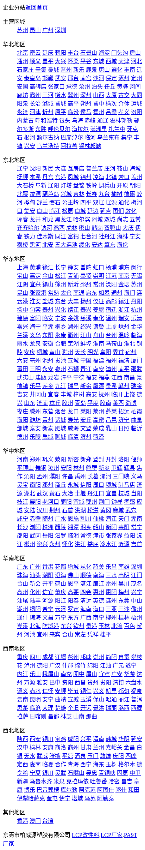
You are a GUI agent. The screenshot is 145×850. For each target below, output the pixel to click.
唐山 (104, 70)
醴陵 (60, 527)
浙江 (124, 310)
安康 (47, 747)
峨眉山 (50, 674)
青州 (47, 420)
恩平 (73, 584)
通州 (22, 61)
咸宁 (22, 519)
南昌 (129, 378)
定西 (22, 764)
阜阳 (105, 352)
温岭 (124, 335)
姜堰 (98, 310)
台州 (111, 335)
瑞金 (136, 386)
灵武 (60, 773)
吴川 (124, 584)
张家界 (114, 536)
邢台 (73, 78)
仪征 (98, 301)
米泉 (59, 781)
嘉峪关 (114, 747)
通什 (22, 618)
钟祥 (116, 502)
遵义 (22, 691)
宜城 (78, 502)
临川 (116, 394)
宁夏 (35, 773)
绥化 (84, 245)
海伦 (122, 245)
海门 (129, 293)
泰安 (35, 428)
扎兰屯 (116, 129)
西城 (111, 61)
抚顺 (22, 177)
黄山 (55, 352)
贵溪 (111, 386)
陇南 (35, 764)
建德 (22, 318)
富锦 (73, 236)
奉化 (98, 318)
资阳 (67, 683)
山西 (98, 95)
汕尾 (22, 601)
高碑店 (38, 87)
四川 (35, 657)
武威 (42, 756)
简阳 (111, 657)
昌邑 (111, 420)
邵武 (136, 369)
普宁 (47, 609)
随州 (47, 519)
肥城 (60, 428)
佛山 (73, 575)
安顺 (60, 691)
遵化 (116, 70)
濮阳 (55, 476)
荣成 (98, 428)
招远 (124, 411)
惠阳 (111, 592)
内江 (22, 674)
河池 (29, 634)
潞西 (124, 708)
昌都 (53, 716)
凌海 (98, 177)
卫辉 (116, 468)
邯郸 (47, 78)
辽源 (111, 202)
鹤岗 (97, 228)
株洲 (47, 527)
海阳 (22, 420)
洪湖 (80, 510)
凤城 (73, 177)
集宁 (126, 137)
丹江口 (95, 493)
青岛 (80, 403)
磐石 (55, 202)
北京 (22, 53)
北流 (116, 626)
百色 (129, 626)
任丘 (109, 87)
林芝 (66, 716)
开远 (86, 708)
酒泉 (80, 756)
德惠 (129, 194)
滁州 (67, 352)
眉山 (91, 674)
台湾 (47, 821)
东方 (73, 618)
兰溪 (22, 335)
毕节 (73, 691)
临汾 (73, 112)
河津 (35, 112)
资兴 (42, 544)
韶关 (98, 567)
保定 (111, 78)
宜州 (42, 634)
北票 (22, 194)
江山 (86, 335)
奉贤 (86, 276)
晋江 (86, 369)
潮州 (22, 609)
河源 (47, 601)
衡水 (60, 95)
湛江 (86, 584)
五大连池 (66, 245)
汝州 (53, 468)
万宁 (60, 618)
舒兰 (42, 202)
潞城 (47, 104)
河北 (136, 61)
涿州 (124, 78)
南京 (124, 276)
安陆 (29, 510)
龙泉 (35, 344)
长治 (35, 104)
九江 (60, 386)
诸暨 (98, 327)
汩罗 (60, 536)
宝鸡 (60, 739)
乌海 (77, 121)
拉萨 (22, 716)
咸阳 (73, 739)
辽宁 (22, 169)
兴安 (29, 146)
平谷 (86, 61)
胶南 (105, 403)
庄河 (109, 169)
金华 (136, 327)
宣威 (73, 699)
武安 (60, 78)
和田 (133, 790)
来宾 (55, 634)
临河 (90, 137)
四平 (86, 202)
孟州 (42, 476)
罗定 (73, 609)
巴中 (55, 683)
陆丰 (35, 601)
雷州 (111, 584)
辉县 (129, 468)
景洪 (98, 708)
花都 (60, 567)
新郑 (86, 459)
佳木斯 (45, 236)
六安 (22, 361)
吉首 (136, 544)
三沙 (124, 609)
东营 (47, 411)
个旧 (73, 708)
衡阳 (111, 527)
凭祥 (93, 634)
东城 (98, 61)
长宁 (60, 267)
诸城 (60, 420)
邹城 (22, 428)
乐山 (35, 674)
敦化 (131, 211)
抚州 (104, 394)
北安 (47, 245)
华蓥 (129, 674)
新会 (35, 584)
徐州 (60, 284)
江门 (136, 575)
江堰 (60, 657)
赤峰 (90, 121)
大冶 (67, 493)
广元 (118, 666)
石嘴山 (76, 773)
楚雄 (60, 708)
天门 (124, 519)
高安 (91, 394)
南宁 (98, 618)
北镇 (111, 177)
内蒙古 (25, 121)
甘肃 (86, 747)
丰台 (73, 53)
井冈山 (38, 394)
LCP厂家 (111, 835)
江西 (116, 378)
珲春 (22, 219)
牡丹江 (107, 236)
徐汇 (47, 267)
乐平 (35, 386)
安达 (97, 245)
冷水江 (108, 544)
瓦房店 (76, 169)
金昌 (129, 747)
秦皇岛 (32, 78)
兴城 (66, 194)
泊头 (97, 87)
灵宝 (22, 485)
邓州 (47, 485)
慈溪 (86, 318)
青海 (73, 764)
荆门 (104, 502)
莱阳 (86, 411)
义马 (136, 476)
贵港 (91, 626)
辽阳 (53, 185)
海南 (86, 609)
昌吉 (126, 781)
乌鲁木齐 (41, 781)
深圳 (60, 30)
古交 (124, 95)
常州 (98, 284)
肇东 (109, 245)
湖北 (29, 493)
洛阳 (124, 459)
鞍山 (122, 169)
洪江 (80, 544)
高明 (124, 575)
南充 (66, 674)
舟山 (98, 335)
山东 (29, 403)
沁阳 (29, 476)
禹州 (80, 476)
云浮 (60, 609)
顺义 (35, 61)
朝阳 (60, 53)
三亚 (111, 609)
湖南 (136, 519)
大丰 (73, 301)
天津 (124, 61)
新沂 (73, 284)
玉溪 (86, 699)
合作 (60, 764)
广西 (86, 618)
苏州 (22, 30)
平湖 (47, 327)
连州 (111, 601)
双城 (109, 219)
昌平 (47, 61)
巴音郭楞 (48, 790)
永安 (47, 369)
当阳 (136, 493)
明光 (93, 352)
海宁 (35, 327)
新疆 (22, 781)
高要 (73, 592)
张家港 (38, 293)
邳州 (86, 284)
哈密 (114, 781)
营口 (124, 177)
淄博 (131, 403)
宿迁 (111, 310)
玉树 (111, 764)
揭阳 (35, 609)
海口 (98, 609)
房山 (135, 53)
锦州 (86, 177)
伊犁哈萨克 (31, 798)
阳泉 (22, 104)
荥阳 (60, 459)
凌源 (35, 194)
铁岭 (91, 185)
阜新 (40, 185)
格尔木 (126, 764)
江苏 (111, 276)
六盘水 (133, 683)
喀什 (121, 790)
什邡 (67, 666)
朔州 (86, 104)
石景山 (88, 53)
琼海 (35, 618)
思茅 (22, 708)
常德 (86, 536)
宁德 (78, 378)
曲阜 (136, 420)
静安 (73, 267)
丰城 (66, 394)
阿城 (97, 219)
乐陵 (35, 437)
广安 (116, 674)
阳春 (73, 601)
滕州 (35, 411)
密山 (84, 228)
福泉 (136, 691)
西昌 (80, 683)
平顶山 (25, 468)
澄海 (60, 575)
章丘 (55, 403)
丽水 (22, 344)
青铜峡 (107, 773)
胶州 (67, 403)
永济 (22, 112)
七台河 (88, 236)
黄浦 (35, 267)
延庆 (47, 53)
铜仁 (86, 691)
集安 (29, 211)
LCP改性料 (85, 835)
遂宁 (131, 666)
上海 (22, 267)
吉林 (78, 194)
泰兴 (86, 310)
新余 (86, 386)
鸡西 (59, 228)
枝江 (22, 502)
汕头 (35, 575)
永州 (55, 544)
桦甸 (29, 202)
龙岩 (53, 378)
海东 (98, 764)
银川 (47, 773)
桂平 (105, 634)
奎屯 (52, 798)
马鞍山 (114, 344)
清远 (86, 601)
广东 (22, 567)
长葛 (93, 476)
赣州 (124, 386)
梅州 (124, 592)
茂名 (136, 584)
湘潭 (73, 527)
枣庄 (22, 411)
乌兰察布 (108, 137)
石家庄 (25, 70)
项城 (111, 485)
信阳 (86, 485)
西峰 (131, 756)
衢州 (73, 335)
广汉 (55, 666)
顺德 (86, 575)
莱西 (118, 403)
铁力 (29, 236)
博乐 (29, 790)
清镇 (118, 683)
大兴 (60, 61)
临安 (47, 318)
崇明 (98, 276)
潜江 (111, 519)
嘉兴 (22, 327)
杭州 (136, 310)
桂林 (124, 618)
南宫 (86, 78)
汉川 (42, 510)
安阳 (66, 468)
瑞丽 (111, 708)
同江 (60, 236)
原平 (60, 112)
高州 (22, 592)
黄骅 (122, 87)
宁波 (60, 318)
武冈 (35, 536)
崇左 (80, 634)
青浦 (73, 276)
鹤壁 (91, 468)
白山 (42, 211)
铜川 (47, 739)
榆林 (35, 747)
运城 (136, 104)
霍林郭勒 (121, 121)
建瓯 (40, 378)
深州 (86, 95)
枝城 (124, 493)
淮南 (98, 344)
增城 (73, 567)
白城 (80, 211)
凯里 (111, 691)
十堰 (80, 493)
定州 (136, 78)
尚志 (122, 219)
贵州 (93, 683)
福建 (98, 361)
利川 (86, 519)
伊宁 (64, 798)
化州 (35, 592)
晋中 (98, 104)
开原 (122, 185)
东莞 (124, 601)
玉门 (93, 756)
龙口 (73, 411)
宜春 (53, 394)
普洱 (136, 699)
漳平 (66, 378)
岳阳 (47, 536)
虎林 (71, 228)
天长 (80, 352)
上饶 (129, 394)
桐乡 (60, 327)
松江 (60, 276)
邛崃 (86, 657)
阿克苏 (87, 790)
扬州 (86, 301)
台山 (22, 584)
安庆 (29, 352)
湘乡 (86, 527)
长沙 (22, 527)
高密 (98, 420)
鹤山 (60, 584)
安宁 (47, 699)
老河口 (50, 502)
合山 (67, 634)
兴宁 (136, 592)
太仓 (66, 293)
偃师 (136, 459)
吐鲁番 (98, 781)
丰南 (129, 70)
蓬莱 (111, 411)
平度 (93, 403)
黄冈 (105, 510)
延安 (136, 739)
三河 (47, 95)
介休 (124, 104)
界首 (118, 352)
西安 (35, 739)
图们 (118, 211)
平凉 (67, 756)
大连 (60, 169)
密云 (35, 53)
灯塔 (66, 185)
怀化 (67, 544)
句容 (35, 310)
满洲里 (98, 129)
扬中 (22, 310)
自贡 (124, 657)
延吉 (105, 211)
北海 (35, 626)
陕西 (22, 739)
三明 (35, 369)
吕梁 (111, 112)
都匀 (124, 691)
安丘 (86, 420)
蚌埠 (86, 344)
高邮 (111, 301)
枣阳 (66, 502)
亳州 (35, 361)
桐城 (42, 352)
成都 (47, 657)
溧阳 (111, 284)
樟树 (78, 394)
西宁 (86, 764)
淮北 (129, 344)
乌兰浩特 (48, 146)
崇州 (98, 657)
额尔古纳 (48, 137)
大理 (47, 708)
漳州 (111, 369)
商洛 (60, 747)
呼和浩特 (46, 121)
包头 (64, 121)
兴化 (60, 310)
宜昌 (111, 493)
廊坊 (22, 95)
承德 (71, 87)
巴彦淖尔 (72, 137)
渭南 (98, 739)
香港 (22, 821)
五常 (135, 219)
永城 (73, 485)
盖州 (136, 177)
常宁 (136, 527)
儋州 (136, 609)
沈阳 (35, 169)
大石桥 (25, 185)
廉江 (98, 584)
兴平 (86, 739)
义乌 (35, 335)
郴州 (29, 544)
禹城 (47, 437)
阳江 (60, 601)
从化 (86, 567)
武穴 (131, 510)
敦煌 (105, 756)
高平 (73, 104)
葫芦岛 (50, 194)
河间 (135, 87)
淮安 (35, 301)
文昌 (47, 618)
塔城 (77, 798)
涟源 (124, 544)
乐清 (136, 318)
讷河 (46, 228)
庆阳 (118, 756)
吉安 (22, 394)
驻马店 (126, 485)
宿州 (131, 352)
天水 (29, 756)
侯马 (86, 112)
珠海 (22, 575)
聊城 (60, 437)
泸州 (29, 666)
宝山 (22, 276)
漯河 (105, 476)
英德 (98, 601)
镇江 (124, 301)
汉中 (22, 747)
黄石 (55, 493)
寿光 (73, 420)
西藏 (136, 708)
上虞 (111, 327)
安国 (22, 87)
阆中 (78, 674)
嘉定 (35, 276)
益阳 (129, 536)
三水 (111, 575)
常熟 (53, 293)
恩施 (73, 519)
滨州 (86, 437)
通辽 (102, 121)
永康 (60, 335)
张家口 (56, 87)
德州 (22, 437)
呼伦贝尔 (59, 129)
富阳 (35, 318)
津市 (98, 536)
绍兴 (86, 327)
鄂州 (91, 502)
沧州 (84, 87)
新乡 (104, 468)
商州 (73, 747)
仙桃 (98, 519)
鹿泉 (91, 70)
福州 (111, 361)
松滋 (93, 510)
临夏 (47, 764)
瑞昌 (73, 386)
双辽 (98, 202)
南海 (98, 575)
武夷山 (25, 378)
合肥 (60, 344)
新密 (73, 459)
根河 (29, 137)
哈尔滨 (81, 219)
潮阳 (47, 575)
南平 (124, 369)
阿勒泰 (105, 798)
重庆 (22, 657)
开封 (111, 459)
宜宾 (104, 674)
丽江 (124, 699)
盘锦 (78, 185)
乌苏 (90, 798)
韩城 (111, 739)
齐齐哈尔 (28, 228)
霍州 (98, 112)
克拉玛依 (77, 781)
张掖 (55, 756)
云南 (22, 699)
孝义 (124, 112)
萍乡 (47, 386)
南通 (78, 293)
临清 (73, 437)
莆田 (22, 369)
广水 (60, 519)
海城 (135, 169)
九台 (104, 194)
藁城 (53, 70)
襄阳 (35, 502)
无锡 (136, 276)
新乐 (78, 70)
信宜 (47, 592)
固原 (122, 773)
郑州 (35, 459)
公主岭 (70, 202)
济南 (42, 403)
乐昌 (111, 567)
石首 (67, 510)
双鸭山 (112, 228)
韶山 (98, 527)
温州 (111, 318)
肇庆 (60, 592)
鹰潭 (98, 386)
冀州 (73, 95)
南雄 (124, 567)
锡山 (47, 284)
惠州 (98, 592)
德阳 (42, 666)
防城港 (50, 626)
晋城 (60, 104)
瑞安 (124, 318)
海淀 (104, 53)
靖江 (73, 310)
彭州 (73, 657)
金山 (47, 276)
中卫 (135, 773)
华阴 (124, 739)
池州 (47, 361)
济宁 (124, 420)
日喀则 (38, 716)
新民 (47, 169)
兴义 (98, 691)
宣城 (73, 361)
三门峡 (121, 476)
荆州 (55, 510)
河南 (22, 459)
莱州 (98, 411)
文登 (86, 428)
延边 (93, 211)
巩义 (47, 459)
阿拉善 (69, 146)
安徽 (47, 344)
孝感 (129, 502)
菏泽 (98, 437)
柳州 (111, 618)
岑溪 (22, 626)
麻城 (118, 510)
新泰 (47, 428)
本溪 (35, 177)
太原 (111, 95)
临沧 (35, 708)
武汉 (42, 493)
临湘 (73, 536)
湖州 (73, 327)
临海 (136, 335)
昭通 (111, 699)
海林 (122, 236)
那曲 (91, 716)
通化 (124, 202)
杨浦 (111, 267)
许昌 (67, 476)
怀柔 (73, 61)
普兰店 (94, 169)
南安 (98, 369)
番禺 (47, 567)
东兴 (66, 626)
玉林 (104, 626)
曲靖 (60, 699)
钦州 (78, 626)
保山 (98, 699)
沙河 (98, 78)
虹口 (98, 267)
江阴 (22, 284)
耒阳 (124, 527)
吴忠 (91, 773)
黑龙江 (63, 219)
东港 (60, 177)
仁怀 (47, 691)
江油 (105, 666)
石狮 (73, 369)
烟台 (60, 411)
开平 (47, 584)
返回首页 (36, 8)
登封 (98, 459)
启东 (91, 293)
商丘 (60, 485)
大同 (136, 95)
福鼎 (104, 378)
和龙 (47, 219)
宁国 (86, 361)
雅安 (42, 683)
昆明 (35, 699)
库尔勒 (69, 790)
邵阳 (22, 536)
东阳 (47, 335)
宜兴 (35, 284)
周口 (98, 485)
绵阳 (93, 666)
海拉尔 (80, 129)
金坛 (124, 284)
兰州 (98, 747)
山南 (78, 716)
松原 (67, 211)
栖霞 (136, 411)
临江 (55, 211)
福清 (124, 361)
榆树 (116, 194)
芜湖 (73, 344)
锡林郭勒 (90, 146)
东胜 (40, 129)
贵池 (60, 361)
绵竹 (80, 666)
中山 (136, 601)
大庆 (128, 228)
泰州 (47, 310)
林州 (78, 468)
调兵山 (107, 185)
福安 (91, 378)
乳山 (111, 428)
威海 (73, 428)
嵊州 (124, 327)
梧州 (136, 618)
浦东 (124, 267)
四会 (86, 592)
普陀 (86, 267)
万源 (29, 683)
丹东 (47, 177)
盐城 (47, 301)
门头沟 (119, 53)
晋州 (66, 70)
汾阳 (136, 112)
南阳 (35, 485)
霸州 (35, 95)
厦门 (136, 361)
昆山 (35, 30)
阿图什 (105, 790)
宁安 (135, 236)
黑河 (35, 245)
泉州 (60, 369)
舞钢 (40, 468)
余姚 (73, 318)
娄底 (93, 544)
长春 (91, 194)
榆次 (111, 104)
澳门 (35, 821)
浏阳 (35, 527)
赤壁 (35, 519)
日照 (124, 428)
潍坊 (35, 420)
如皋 (104, 293)
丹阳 (136, 301)
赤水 (35, 691)
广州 (47, 30)
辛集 (40, 70)
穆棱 (22, 245)
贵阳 (105, 683)
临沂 (136, 428)
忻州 (47, 112)
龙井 (35, 219)
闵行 (136, 267)
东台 (60, 301)
